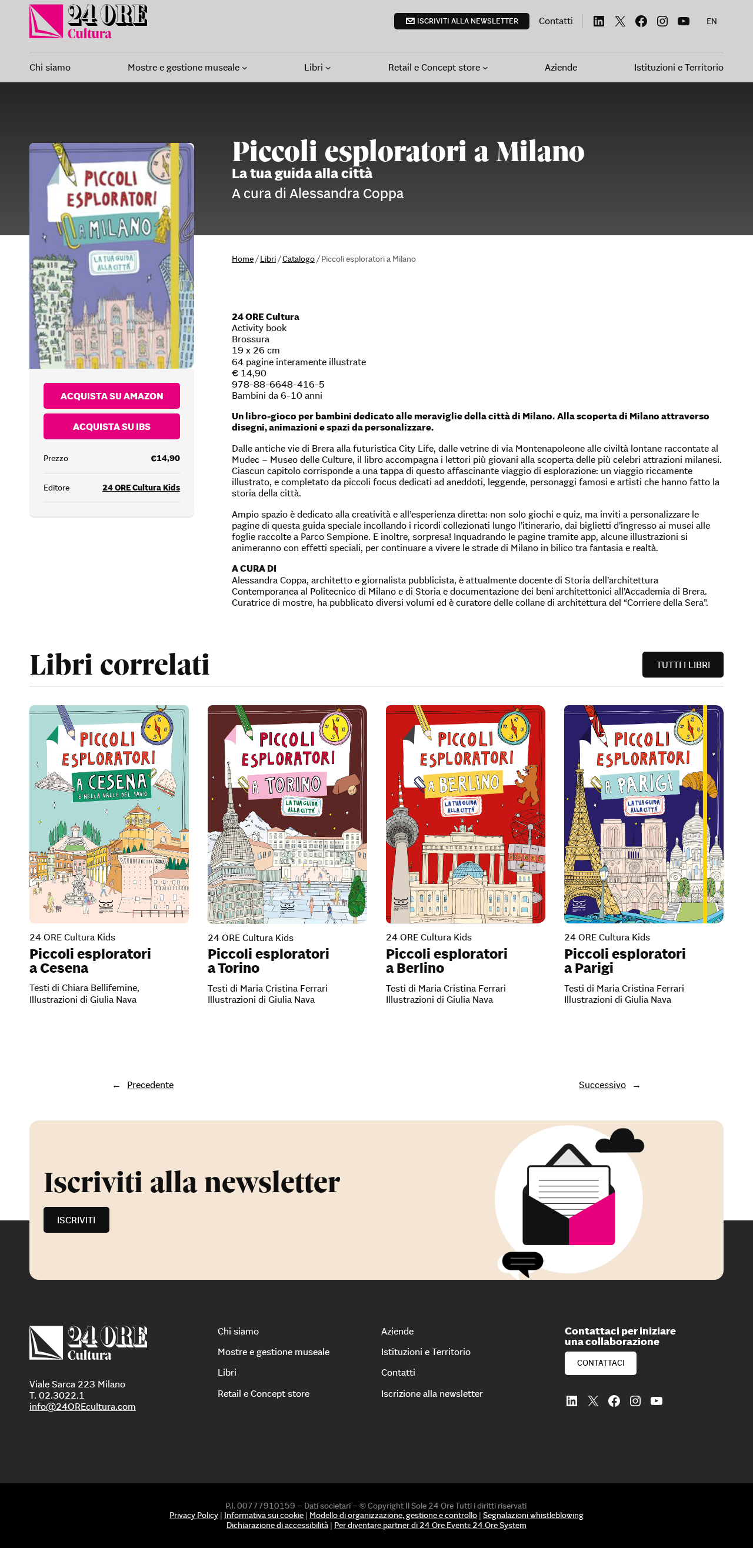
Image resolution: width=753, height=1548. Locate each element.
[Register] (376, 1200)
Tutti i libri (683, 664)
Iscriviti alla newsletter (467, 21)
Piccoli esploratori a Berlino (447, 961)
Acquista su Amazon (112, 396)
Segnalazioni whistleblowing (533, 1515)
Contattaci (601, 1362)
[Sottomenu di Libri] (328, 68)
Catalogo (298, 258)
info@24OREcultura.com (82, 1406)
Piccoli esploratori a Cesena (90, 961)
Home (243, 258)
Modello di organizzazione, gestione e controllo (393, 1515)
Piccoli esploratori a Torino (268, 961)
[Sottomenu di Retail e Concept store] (485, 68)
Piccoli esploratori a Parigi (625, 961)
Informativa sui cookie (264, 1515)
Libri (268, 258)
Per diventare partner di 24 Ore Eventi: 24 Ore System (430, 1525)
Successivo (602, 1084)
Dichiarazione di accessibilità (277, 1525)
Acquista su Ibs (112, 426)
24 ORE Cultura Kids (141, 487)
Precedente (150, 1084)
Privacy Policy (193, 1515)
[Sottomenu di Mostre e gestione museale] (245, 68)
